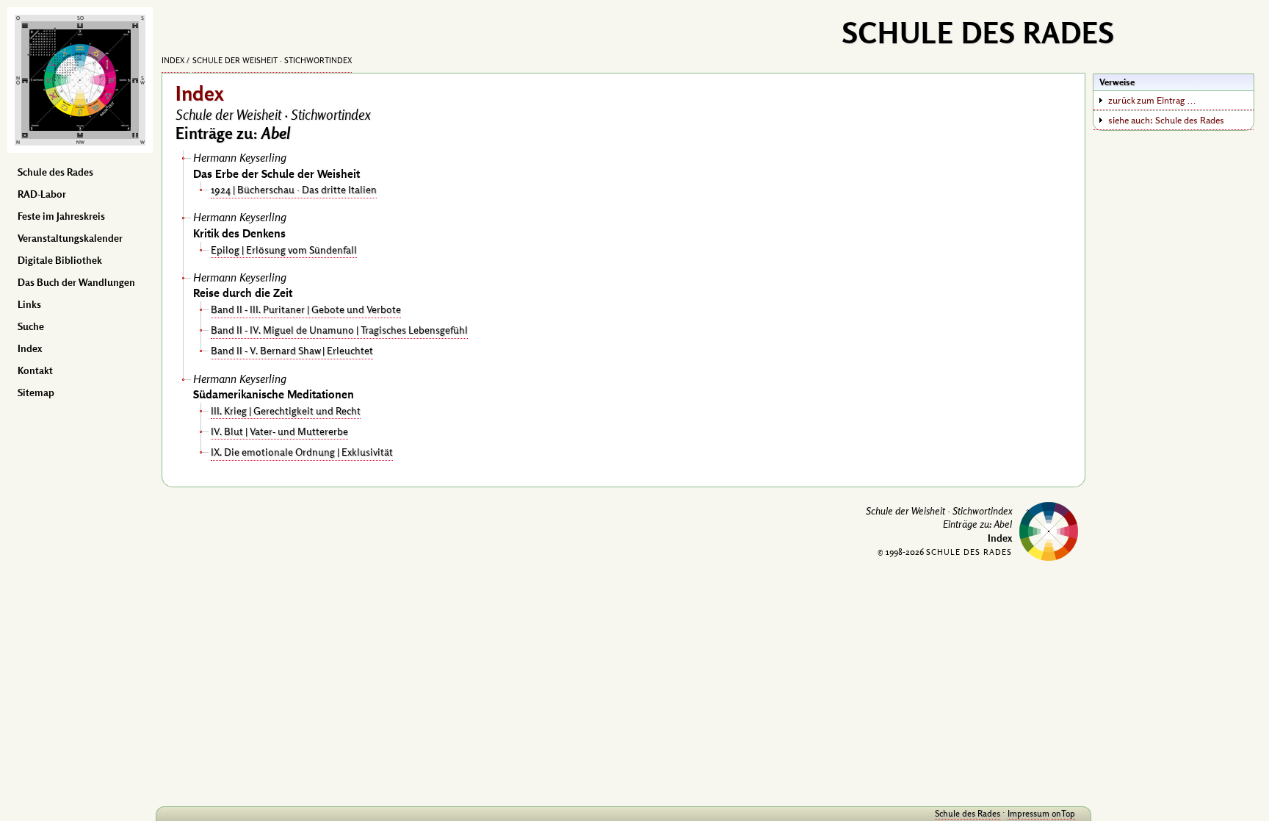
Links (29, 304)
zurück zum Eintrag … (1152, 100)
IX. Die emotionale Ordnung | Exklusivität (302, 451)
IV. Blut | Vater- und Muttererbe (279, 431)
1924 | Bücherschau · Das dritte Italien (294, 189)
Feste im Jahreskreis (61, 216)
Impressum (1028, 813)
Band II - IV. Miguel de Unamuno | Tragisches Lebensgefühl (339, 329)
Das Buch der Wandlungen (76, 282)
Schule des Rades (55, 172)
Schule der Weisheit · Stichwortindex (272, 60)
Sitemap (36, 392)
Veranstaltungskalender (70, 238)
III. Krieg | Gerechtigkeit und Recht (286, 410)
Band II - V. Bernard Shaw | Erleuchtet (292, 350)
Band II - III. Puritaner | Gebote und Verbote (306, 309)
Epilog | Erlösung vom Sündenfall (284, 249)
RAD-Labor (42, 194)
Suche (31, 326)
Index (30, 348)
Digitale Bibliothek (60, 260)
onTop (1063, 813)
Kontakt (35, 370)
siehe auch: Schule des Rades (1166, 120)
